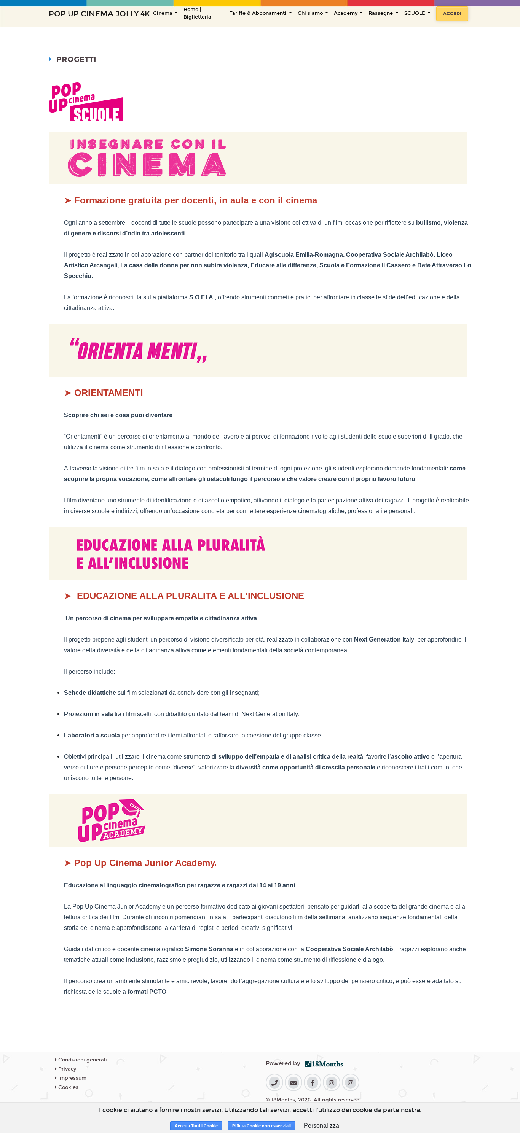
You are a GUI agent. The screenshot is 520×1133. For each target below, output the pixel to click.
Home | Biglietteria (197, 13)
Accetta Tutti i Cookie (196, 1125)
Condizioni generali (82, 1060)
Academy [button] (346, 13)
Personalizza (321, 1125)
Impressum (71, 1078)
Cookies (67, 1087)
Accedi (452, 13)
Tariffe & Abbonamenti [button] (259, 13)
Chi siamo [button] (311, 13)
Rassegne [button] (381, 13)
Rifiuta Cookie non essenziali (261, 1125)
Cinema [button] (163, 13)
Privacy (66, 1069)
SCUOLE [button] (415, 13)
